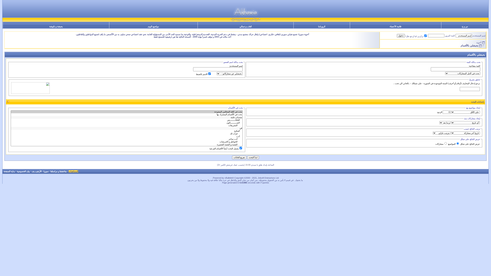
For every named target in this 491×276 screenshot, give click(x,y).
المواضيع (452, 144)
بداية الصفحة (9, 171)
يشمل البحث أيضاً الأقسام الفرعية (224, 148)
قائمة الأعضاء (395, 26)
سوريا (46, 171)
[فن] (126, 128)
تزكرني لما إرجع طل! (414, 36)
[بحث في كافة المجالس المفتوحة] (126, 112)
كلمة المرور (450, 35)
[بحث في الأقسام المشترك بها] (126, 114)
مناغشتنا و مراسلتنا (58, 171)
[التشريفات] (126, 125)
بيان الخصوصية (23, 171)
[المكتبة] (126, 131)
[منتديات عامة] (126, 117)
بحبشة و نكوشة (56, 26)
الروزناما (321, 26)
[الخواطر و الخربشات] (126, 141)
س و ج (465, 26)
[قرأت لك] (126, 133)
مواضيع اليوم (153, 26)
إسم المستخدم (479, 35)
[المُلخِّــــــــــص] (126, 120)
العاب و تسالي (246, 26)
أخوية (478, 42)
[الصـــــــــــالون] (126, 123)
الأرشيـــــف (37, 171)
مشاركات (439, 144)
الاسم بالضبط (202, 74)
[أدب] (126, 136)
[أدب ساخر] (126, 139)
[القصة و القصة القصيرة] (126, 144)
